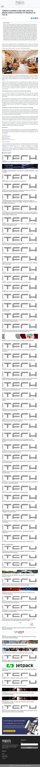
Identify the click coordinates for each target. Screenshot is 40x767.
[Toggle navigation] (2, 6)
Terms (3, 753)
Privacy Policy (4, 755)
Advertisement (5, 756)
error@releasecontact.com (7, 147)
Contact (3, 758)
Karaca (3, 93)
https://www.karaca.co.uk (11, 139)
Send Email (6, 137)
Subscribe (29, 747)
